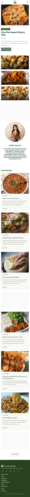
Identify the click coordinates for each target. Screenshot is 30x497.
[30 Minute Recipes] (15, 78)
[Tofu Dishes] (15, 62)
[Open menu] (2, 2)
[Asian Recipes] (15, 93)
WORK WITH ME (4, 486)
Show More (15, 454)
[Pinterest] (6, 471)
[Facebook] (2, 471)
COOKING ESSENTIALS (5, 482)
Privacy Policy (3, 491)
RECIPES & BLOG (4, 480)
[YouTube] (14, 471)
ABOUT (2, 484)
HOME (2, 476)
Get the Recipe (6, 49)
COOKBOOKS (4, 478)
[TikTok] (18, 471)
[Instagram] (10, 471)
